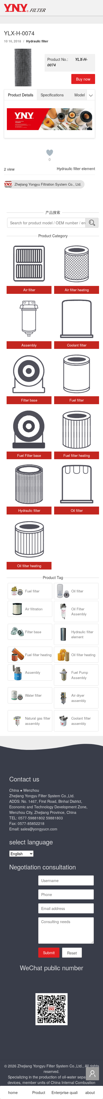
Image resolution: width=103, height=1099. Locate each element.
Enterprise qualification (64, 1092)
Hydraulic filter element (76, 168)
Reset (72, 953)
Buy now (83, 79)
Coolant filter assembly (81, 721)
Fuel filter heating (38, 654)
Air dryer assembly (78, 698)
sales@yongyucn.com (39, 828)
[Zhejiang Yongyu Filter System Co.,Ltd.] (25, 8)
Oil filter (77, 590)
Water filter (33, 695)
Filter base (33, 631)
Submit (49, 952)
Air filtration (34, 608)
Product (38, 1092)
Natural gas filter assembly (37, 721)
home (13, 1092)
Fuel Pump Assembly (79, 675)
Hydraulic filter (37, 41)
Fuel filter (32, 590)
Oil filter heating (83, 654)
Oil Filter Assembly (79, 611)
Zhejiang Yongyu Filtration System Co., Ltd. (48, 184)
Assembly (32, 672)
